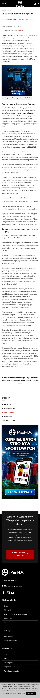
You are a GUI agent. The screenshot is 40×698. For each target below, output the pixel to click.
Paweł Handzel (30, 19)
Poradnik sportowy (8, 420)
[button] (3, 3)
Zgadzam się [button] (31, 693)
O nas (6, 654)
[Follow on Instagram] (8, 593)
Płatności (7, 610)
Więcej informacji (21, 693)
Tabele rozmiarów (10, 640)
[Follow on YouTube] (12, 593)
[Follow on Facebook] (3, 593)
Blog (5, 658)
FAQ (5, 623)
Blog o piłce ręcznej (8, 408)
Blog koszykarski (8, 404)
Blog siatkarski (7, 416)
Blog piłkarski (8, 412)
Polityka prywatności (11, 671)
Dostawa (7, 606)
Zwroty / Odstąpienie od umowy (15, 614)
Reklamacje (8, 618)
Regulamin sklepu (10, 667)
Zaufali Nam (8, 636)
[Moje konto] (35, 3)
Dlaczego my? (9, 663)
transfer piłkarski (27, 113)
